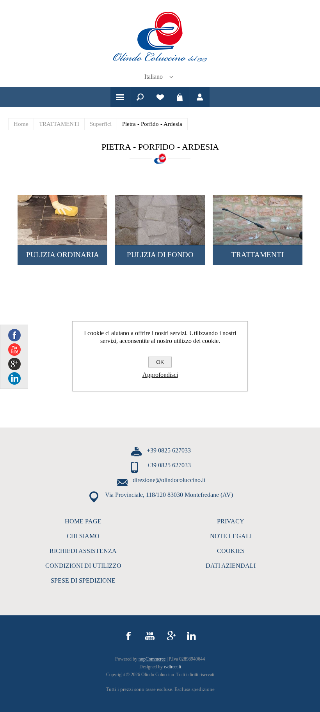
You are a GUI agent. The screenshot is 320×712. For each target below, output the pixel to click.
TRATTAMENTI (59, 124)
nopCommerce (152, 659)
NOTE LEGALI (231, 536)
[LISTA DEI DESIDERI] (160, 97)
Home (21, 124)
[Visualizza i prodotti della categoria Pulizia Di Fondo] (160, 220)
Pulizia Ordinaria (62, 255)
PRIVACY (230, 521)
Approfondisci (160, 374)
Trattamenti (257, 255)
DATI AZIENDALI (231, 565)
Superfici (101, 124)
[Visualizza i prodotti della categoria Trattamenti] (257, 220)
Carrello (180, 97)
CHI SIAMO (83, 536)
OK (160, 362)
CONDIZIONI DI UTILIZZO (83, 565)
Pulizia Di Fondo (160, 255)
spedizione (203, 689)
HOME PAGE (83, 521)
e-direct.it (172, 667)
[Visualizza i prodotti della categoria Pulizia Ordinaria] (62, 220)
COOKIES (231, 551)
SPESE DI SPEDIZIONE (83, 580)
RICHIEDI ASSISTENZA (83, 551)
